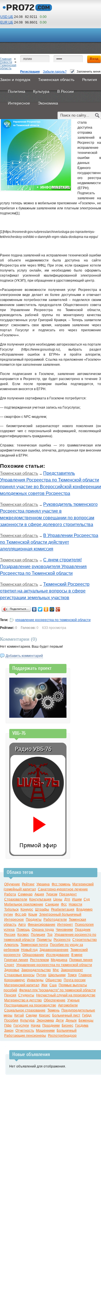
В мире (76, 955)
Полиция (38, 935)
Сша (53, 985)
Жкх (44, 985)
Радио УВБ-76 (33, 748)
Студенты (26, 995)
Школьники (57, 975)
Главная (6, 59)
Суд (87, 899)
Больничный (67, 1030)
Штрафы (42, 909)
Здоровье (11, 970)
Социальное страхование (24, 1010)
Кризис (44, 1015)
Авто (22, 925)
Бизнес (67, 1025)
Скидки (31, 1015)
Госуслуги (21, 1025)
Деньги (71, 1020)
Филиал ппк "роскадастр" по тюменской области (57, 990)
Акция (39, 894)
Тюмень (53, 1010)
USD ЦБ (6, 17)
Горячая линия (16, 960)
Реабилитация (62, 909)
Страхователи (15, 899)
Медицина (59, 960)
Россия (9, 935)
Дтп (67, 899)
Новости (6, 62)
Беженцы (86, 1020)
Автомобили (68, 1005)
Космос (23, 935)
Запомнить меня (88, 71)
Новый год (29, 950)
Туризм (51, 894)
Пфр (8, 1025)
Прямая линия (81, 960)
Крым (32, 914)
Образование (33, 955)
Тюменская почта (34, 945)
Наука (35, 1025)
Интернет (65, 925)
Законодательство (36, 970)
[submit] (97, 115)
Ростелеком (39, 960)
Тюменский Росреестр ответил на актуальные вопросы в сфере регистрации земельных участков (44, 591)
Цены (57, 899)
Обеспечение (54, 1000)
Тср (49, 935)
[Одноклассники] (46, 609)
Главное (85, 975)
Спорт (9, 965)
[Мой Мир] (52, 609)
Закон (8, 1030)
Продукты (34, 919)
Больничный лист (66, 1015)
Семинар (25, 894)
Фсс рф (20, 914)
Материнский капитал (21, 985)
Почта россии (75, 980)
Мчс (56, 970)
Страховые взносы (19, 975)
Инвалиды (35, 980)
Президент (68, 894)
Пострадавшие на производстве (30, 1005)
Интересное (14, 919)
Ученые (73, 1000)
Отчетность (24, 1030)
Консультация (40, 899)
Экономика (45, 1020)
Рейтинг (28, 884)
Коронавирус (14, 980)
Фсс (64, 904)
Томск (72, 975)
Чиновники (64, 930)
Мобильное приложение (23, 904)
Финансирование (41, 925)
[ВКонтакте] (34, 609)
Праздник (82, 930)
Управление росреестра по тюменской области (54, 965)
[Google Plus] (58, 609)
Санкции (52, 904)
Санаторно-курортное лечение (63, 889)
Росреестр (62, 940)
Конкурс (26, 909)
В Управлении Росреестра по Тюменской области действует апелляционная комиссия (49, 542)
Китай (19, 1015)
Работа (10, 894)
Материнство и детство (23, 1000)
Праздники (51, 1025)
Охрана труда (43, 930)
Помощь (23, 930)
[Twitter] (40, 609)
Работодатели (55, 919)
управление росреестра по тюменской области (53, 620)
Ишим (77, 899)
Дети (60, 1020)
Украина (43, 884)
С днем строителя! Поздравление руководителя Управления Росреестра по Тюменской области (43, 566)
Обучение (12, 884)
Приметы (44, 940)
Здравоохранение (54, 950)
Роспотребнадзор (62, 1036)
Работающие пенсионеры (25, 1036)
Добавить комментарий (24, 656)
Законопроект (72, 970)
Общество (53, 980)
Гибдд (86, 1015)
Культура (27, 1020)
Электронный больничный (60, 914)
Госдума (81, 1025)
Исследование (57, 955)
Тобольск (11, 909)
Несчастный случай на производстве (65, 995)
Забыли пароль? (54, 71)
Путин (41, 975)
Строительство (84, 940)
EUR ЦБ (6, 22)
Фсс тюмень (61, 884)
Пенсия (10, 995)
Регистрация (30, 71)
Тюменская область (8, 66)
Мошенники (45, 1030)
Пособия (11, 1020)
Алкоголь (11, 945)
